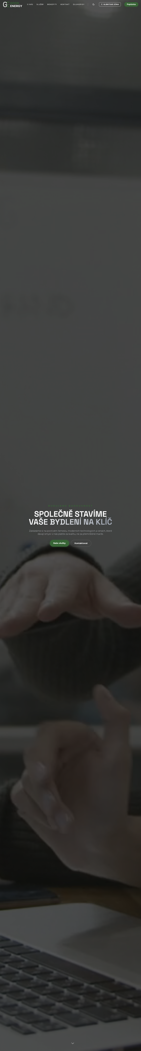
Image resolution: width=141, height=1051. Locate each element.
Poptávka (131, 4)
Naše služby (59, 543)
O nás (30, 4)
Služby (40, 4)
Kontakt (65, 4)
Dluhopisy (78, 4)
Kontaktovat (81, 543)
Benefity (52, 4)
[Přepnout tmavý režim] (94, 4)
